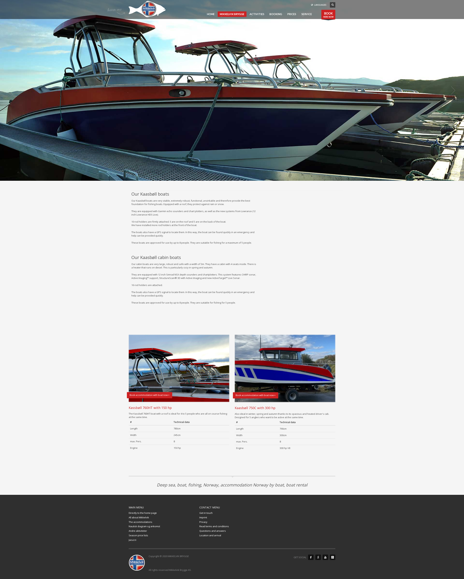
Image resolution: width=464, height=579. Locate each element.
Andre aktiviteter (138, 530)
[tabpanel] (232, 90)
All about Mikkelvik (139, 517)
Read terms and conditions (214, 526)
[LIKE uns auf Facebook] (311, 557)
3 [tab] (233, 176)
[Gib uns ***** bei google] (318, 557)
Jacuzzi (132, 540)
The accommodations (140, 522)
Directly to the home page (143, 513)
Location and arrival (210, 535)
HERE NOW (328, 14)
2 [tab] (230, 176)
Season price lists (138, 535)
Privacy (203, 522)
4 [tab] (236, 176)
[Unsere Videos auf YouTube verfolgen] (325, 557)
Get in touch (206, 513)
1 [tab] (227, 176)
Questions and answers (212, 530)
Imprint (203, 517)
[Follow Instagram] (332, 557)
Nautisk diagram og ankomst (144, 526)
